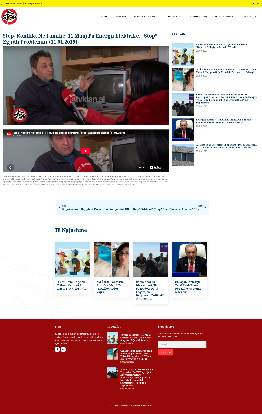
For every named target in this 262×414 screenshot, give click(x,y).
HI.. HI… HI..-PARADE (225, 16)
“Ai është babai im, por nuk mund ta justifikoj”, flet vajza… (110, 287)
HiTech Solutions (144, 405)
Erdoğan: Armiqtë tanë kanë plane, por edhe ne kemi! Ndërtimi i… (188, 287)
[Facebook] (253, 3)
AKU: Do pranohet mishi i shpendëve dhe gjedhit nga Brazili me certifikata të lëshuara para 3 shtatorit (226, 146)
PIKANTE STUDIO (198, 16)
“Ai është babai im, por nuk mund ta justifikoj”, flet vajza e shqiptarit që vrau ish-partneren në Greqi (226, 71)
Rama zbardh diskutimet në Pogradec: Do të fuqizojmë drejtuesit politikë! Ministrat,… (150, 290)
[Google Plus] (63, 349)
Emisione (121, 16)
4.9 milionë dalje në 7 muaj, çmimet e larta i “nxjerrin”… (71, 285)
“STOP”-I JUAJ (173, 16)
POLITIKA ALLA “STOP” (145, 16)
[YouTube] (258, 3)
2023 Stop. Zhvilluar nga (122, 405)
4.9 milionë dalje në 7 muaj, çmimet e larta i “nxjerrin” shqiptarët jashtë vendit (221, 46)
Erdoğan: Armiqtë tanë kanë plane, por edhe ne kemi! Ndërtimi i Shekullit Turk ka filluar (223, 121)
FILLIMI (104, 16)
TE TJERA (249, 16)
